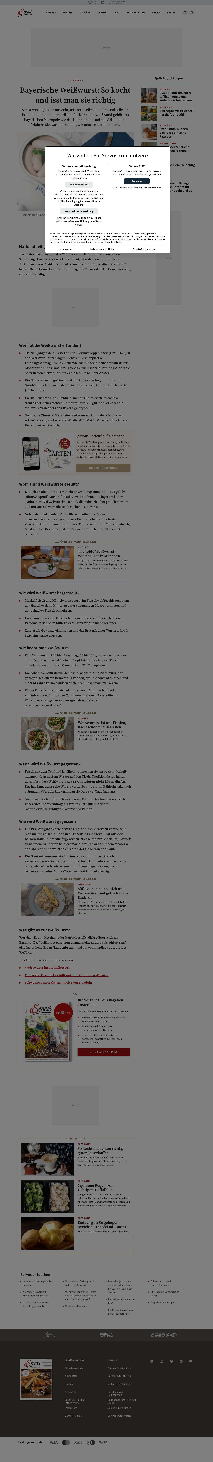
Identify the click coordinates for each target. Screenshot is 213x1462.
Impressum (65, 249)
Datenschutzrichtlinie (102, 249)
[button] (137, 181)
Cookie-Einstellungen (144, 249)
